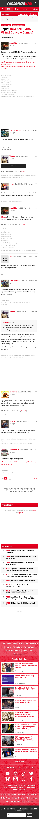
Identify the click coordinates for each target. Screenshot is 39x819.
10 (36, 421)
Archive (17, 650)
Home (4, 18)
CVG (27, 801)
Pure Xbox (21, 794)
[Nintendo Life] (19, 3)
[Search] (35, 3)
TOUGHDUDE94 (15, 281)
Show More (19, 762)
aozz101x (13, 43)
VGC (7, 801)
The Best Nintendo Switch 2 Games (20, 581)
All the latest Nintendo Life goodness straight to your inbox (19, 810)
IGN (27, 798)
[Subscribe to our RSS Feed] (7, 774)
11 (36, 449)
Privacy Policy (17, 647)
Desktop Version (19, 654)
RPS (32, 801)
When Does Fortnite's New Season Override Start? (20, 563)
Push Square (11, 794)
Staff (15, 644)
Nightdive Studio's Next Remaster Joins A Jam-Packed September (19, 569)
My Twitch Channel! (6, 149)
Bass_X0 (12, 421)
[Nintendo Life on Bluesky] (7, 779)
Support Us (34, 644)
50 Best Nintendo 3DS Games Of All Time (20, 604)
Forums (5, 14)
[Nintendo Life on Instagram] (15, 779)
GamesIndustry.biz (17, 801)
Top (3, 644)
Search (33, 14)
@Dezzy (3, 217)
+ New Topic (23, 14)
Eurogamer (34, 798)
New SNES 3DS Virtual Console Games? (17, 30)
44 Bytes (13, 787)
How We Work (23, 644)
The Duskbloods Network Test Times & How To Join (21, 557)
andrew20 (6, 322)
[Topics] (3, 3)
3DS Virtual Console (18, 25)
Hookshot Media (13, 785)
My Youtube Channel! (6, 148)
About (9, 644)
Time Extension (32, 794)
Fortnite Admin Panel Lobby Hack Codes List (20, 551)
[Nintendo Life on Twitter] (31, 774)
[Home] (2, 9)
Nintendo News (18, 798)
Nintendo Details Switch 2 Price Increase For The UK (19, 586)
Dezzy (11, 184)
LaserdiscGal (14, 450)
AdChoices (21, 787)
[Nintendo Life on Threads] (23, 779)
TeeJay (12, 156)
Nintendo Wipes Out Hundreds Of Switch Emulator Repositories (19, 592)
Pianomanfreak (15, 130)
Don (10, 257)
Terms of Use (29, 647)
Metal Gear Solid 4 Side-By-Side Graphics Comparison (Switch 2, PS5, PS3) (20, 598)
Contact (8, 647)
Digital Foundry (6, 798)
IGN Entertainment (29, 785)
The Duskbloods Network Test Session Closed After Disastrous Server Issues (21, 576)
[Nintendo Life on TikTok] (23, 774)
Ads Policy (9, 650)
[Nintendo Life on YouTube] (15, 774)
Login (34, 510)
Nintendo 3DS (17, 18)
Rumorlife (13, 392)
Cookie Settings (28, 650)
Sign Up (20, 513)
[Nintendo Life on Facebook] (31, 779)
